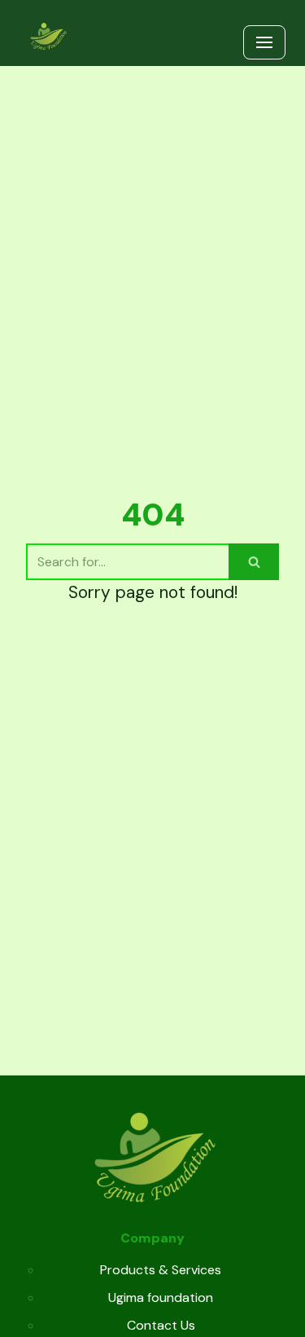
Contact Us (161, 1325)
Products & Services (160, 1269)
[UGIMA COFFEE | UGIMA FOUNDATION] (48, 37)
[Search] (254, 561)
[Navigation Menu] (264, 42)
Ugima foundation (160, 1297)
